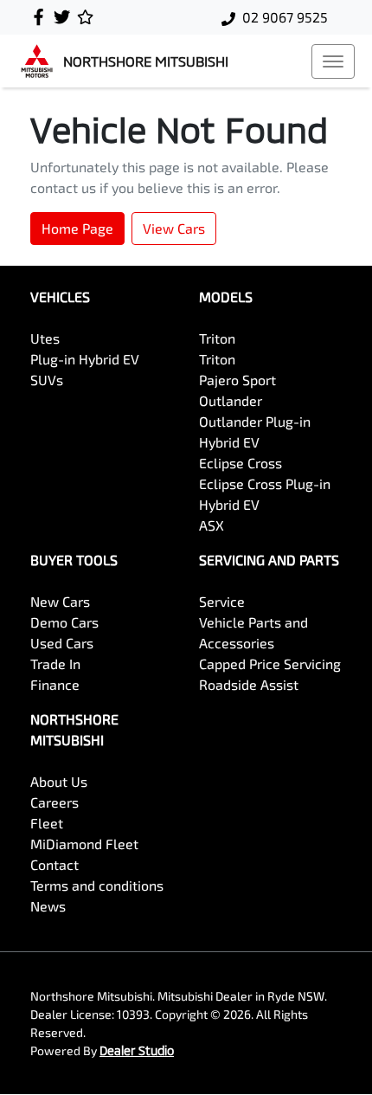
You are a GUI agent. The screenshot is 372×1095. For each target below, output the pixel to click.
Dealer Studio (136, 1050)
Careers (54, 802)
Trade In (55, 663)
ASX (211, 525)
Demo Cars (64, 622)
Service (222, 601)
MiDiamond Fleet (84, 843)
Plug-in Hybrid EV (84, 359)
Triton (217, 338)
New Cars (60, 601)
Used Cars (61, 642)
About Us (58, 781)
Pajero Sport (237, 379)
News (48, 906)
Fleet (46, 823)
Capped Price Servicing (270, 663)
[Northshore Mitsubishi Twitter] (65, 17)
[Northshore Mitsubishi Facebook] (42, 17)
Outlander (230, 400)
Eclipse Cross (240, 462)
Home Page (77, 228)
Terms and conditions (97, 885)
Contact (54, 864)
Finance (55, 684)
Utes (45, 338)
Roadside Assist (248, 684)
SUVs (46, 379)
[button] (333, 61)
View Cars (174, 228)
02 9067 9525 (285, 17)
